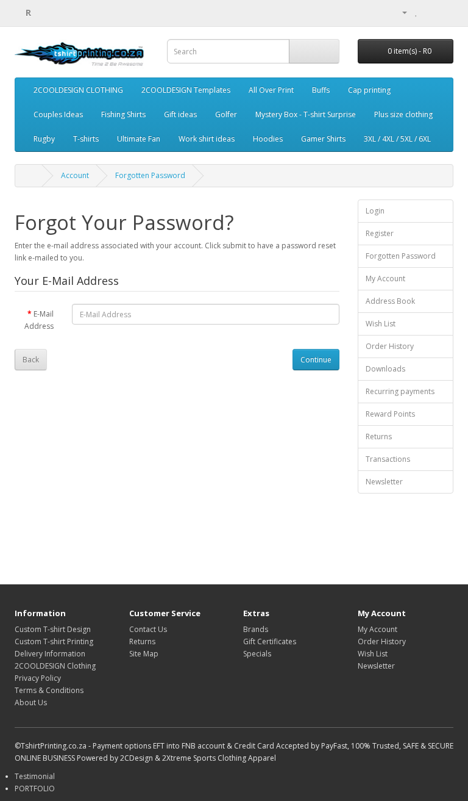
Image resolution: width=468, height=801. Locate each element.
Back (31, 359)
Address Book (390, 301)
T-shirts (86, 139)
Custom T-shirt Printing (54, 641)
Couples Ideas (58, 114)
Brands (255, 629)
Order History (390, 346)
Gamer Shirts (323, 139)
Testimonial (35, 776)
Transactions (388, 459)
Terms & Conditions (49, 690)
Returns (379, 436)
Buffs (321, 90)
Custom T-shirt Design (53, 629)
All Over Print (271, 90)
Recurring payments (400, 391)
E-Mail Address (39, 320)
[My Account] (399, 12)
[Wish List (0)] (416, 12)
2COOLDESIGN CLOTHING (78, 90)
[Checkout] (444, 12)
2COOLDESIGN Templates (185, 90)
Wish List (380, 323)
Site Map (143, 653)
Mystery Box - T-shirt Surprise (305, 114)
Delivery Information (50, 653)
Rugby (44, 139)
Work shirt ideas (207, 139)
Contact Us (148, 629)
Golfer (226, 114)
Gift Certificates (269, 641)
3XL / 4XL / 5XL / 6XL (397, 139)
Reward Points (390, 414)
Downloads (385, 369)
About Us (31, 702)
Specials (257, 653)
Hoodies (268, 139)
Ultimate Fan (138, 139)
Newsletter (384, 481)
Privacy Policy (38, 678)
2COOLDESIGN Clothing (55, 666)
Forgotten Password (150, 175)
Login (375, 211)
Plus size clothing (403, 114)
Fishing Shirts (123, 114)
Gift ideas (180, 114)
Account (75, 175)
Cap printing (369, 90)
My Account (385, 278)
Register (380, 233)
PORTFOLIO (35, 788)
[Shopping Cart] (429, 12)
